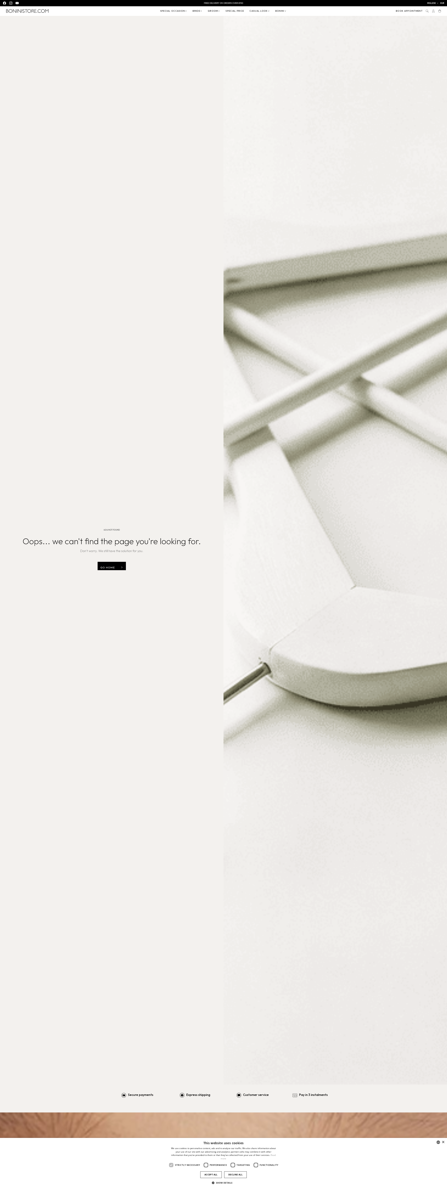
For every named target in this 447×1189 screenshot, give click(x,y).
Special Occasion (172, 10)
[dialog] (223, 1163)
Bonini (279, 10)
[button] (433, 3)
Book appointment (409, 10)
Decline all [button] (235, 1174)
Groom (213, 10)
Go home (107, 567)
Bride (196, 10)
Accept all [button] (211, 1174)
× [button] (443, 1142)
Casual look (259, 10)
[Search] (427, 11)
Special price (235, 10)
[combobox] (438, 1142)
